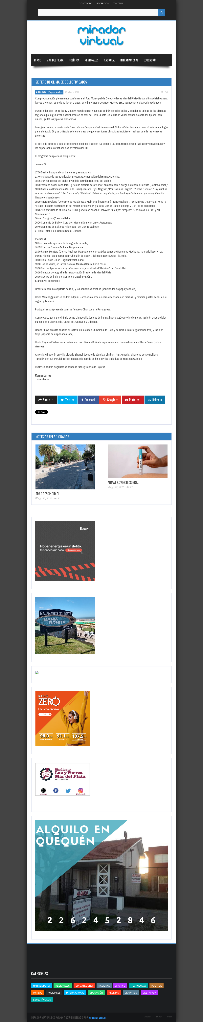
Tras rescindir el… (48, 493)
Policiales (54, 992)
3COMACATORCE (98, 1018)
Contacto (85, 3)
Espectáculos (55, 92)
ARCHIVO (41, 92)
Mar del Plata (55, 60)
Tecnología (62, 72)
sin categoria (84, 985)
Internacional (129, 60)
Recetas (114, 992)
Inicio (37, 60)
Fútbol (37, 992)
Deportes (40, 72)
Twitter (118, 3)
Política (74, 60)
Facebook (103, 3)
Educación (150, 60)
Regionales (92, 60)
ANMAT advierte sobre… (123, 482)
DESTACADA (149, 992)
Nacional (109, 60)
